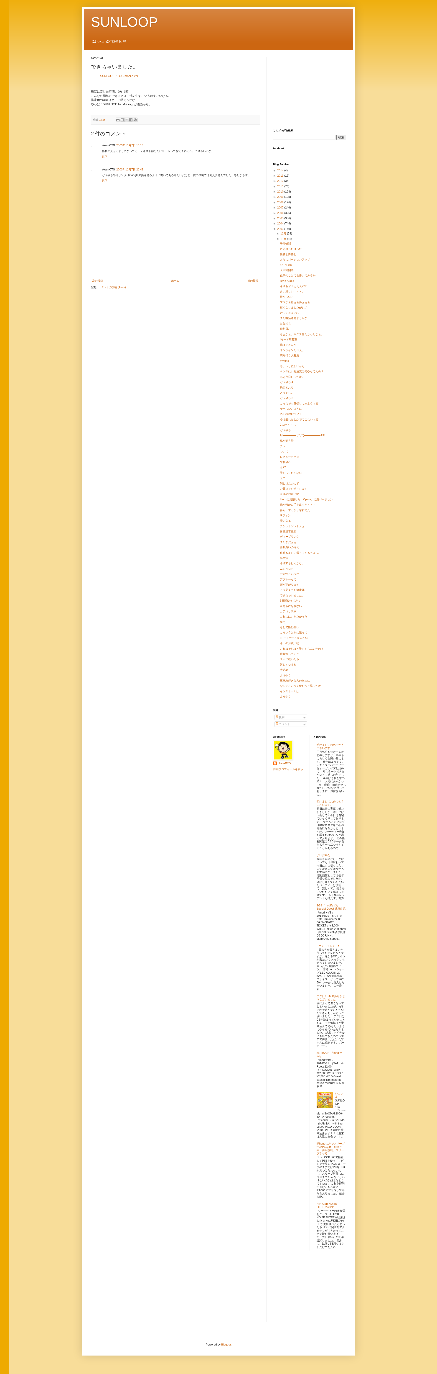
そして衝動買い (289, 627)
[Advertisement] (175, 263)
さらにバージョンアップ (295, 259)
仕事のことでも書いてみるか (297, 275)
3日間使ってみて (290, 600)
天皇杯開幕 (287, 270)
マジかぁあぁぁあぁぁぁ (295, 302)
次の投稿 (97, 280)
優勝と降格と (288, 254)
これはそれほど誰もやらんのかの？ (302, 648)
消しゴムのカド (289, 483)
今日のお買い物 (289, 643)
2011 (280, 186)
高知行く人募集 (289, 355)
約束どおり (287, 387)
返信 (104, 156)
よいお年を (323, 855)
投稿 (281, 717)
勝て (282, 622)
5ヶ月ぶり (286, 265)
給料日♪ (285, 328)
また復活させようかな (293, 318)
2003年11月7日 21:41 (129, 169)
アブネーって (288, 579)
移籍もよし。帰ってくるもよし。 (300, 552)
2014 (280, 170)
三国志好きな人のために (295, 680)
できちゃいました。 (292, 595)
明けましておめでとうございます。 (330, 803)
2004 (280, 223)
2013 (280, 175)
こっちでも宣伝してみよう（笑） (300, 403)
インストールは (289, 691)
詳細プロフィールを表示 (288, 769)
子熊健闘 (285, 243)
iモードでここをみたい (294, 638)
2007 (280, 207)
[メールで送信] (118, 120)
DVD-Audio (287, 281)
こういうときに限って (293, 632)
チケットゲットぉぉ (292, 526)
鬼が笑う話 (287, 440)
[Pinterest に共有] (135, 120)
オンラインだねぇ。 (292, 350)
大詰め (284, 670)
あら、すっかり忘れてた (295, 510)
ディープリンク (289, 536)
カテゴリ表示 (288, 611)
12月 (283, 233)
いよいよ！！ (339, 1095)
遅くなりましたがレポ (293, 307)
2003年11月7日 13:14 (129, 145)
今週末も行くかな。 (292, 563)
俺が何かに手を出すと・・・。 (299, 504)
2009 (280, 196)
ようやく (285, 675)
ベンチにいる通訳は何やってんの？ (302, 371)
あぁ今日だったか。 (292, 376)
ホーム (175, 280)
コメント (284, 724)
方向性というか (289, 574)
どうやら (285, 430)
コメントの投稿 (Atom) (112, 287)
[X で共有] (126, 120)
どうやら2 (286, 392)
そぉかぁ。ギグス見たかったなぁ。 (302, 334)
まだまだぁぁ (288, 542)
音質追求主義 (288, 531)
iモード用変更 (288, 339)
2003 (280, 229)
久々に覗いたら (289, 659)
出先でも (285, 323)
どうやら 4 (286, 382)
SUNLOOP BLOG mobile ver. (119, 76)
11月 (283, 239)
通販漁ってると (289, 654)
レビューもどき (289, 456)
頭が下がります (289, 584)
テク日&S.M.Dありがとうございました (331, 998)
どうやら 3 (286, 398)
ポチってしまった (329, 945)
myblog (284, 361)
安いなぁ (285, 520)
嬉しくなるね (288, 664)
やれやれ (285, 462)
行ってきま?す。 (290, 312)
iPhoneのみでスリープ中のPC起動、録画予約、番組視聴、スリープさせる (331, 1148)
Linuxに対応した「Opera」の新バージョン (306, 499)
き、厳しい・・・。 (292, 291)
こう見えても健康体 (292, 590)
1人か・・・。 (289, 424)
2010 (280, 191)
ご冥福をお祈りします (293, 488)
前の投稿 (252, 280)
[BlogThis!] (122, 120)
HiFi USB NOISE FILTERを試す (327, 1205)
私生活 (284, 558)
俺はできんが (288, 344)
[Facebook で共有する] (131, 120)
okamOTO (284, 763)
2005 (280, 218)
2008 (280, 202)
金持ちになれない (291, 606)
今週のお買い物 (289, 494)
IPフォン (285, 515)
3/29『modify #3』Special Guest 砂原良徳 (331, 907)
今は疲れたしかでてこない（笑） (300, 419)
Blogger (226, 1344)
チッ (282, 446)
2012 (280, 181)
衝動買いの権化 (289, 547)
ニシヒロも (287, 568)
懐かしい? (286, 296)
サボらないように (291, 408)
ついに (284, 451)
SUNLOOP (124, 22)
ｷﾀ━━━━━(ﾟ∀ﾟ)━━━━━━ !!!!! (302, 435)
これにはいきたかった (293, 616)
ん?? (283, 467)
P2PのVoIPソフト (291, 414)
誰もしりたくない (291, 472)
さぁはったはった (291, 248)
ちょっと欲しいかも (292, 366)
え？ (282, 478)
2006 (280, 213)
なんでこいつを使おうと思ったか (300, 685)
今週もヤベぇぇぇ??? (293, 286)
